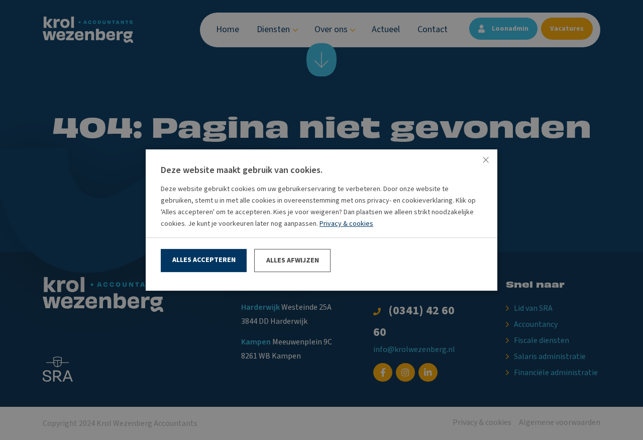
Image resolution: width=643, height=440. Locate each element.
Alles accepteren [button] (204, 260)
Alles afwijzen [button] (292, 260)
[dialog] (321, 220)
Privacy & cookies (346, 224)
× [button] (485, 160)
